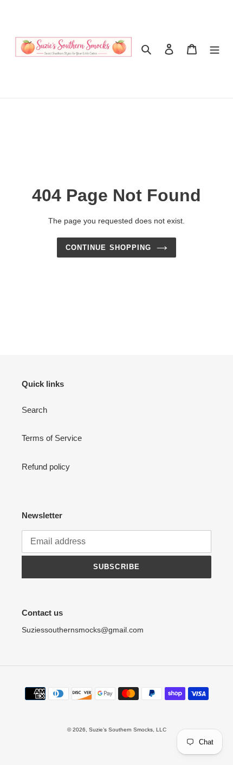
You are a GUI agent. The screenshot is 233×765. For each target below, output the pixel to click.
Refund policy (46, 466)
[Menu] (214, 49)
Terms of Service (52, 438)
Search (34, 409)
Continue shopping (108, 247)
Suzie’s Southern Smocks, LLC (127, 730)
